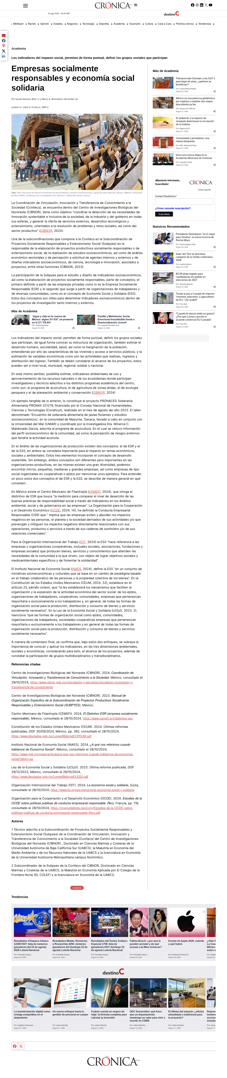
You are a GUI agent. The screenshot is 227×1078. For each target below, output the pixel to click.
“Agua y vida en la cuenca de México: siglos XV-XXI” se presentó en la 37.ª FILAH (52, 319)
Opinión (44, 23)
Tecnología (88, 23)
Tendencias (204, 23)
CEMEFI (95, 491)
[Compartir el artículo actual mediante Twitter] (3, 51)
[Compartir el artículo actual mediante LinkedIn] (3, 56)
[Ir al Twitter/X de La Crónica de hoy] (206, 5)
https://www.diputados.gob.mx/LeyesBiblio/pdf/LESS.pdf (49, 776)
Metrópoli (18, 23)
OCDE (55, 510)
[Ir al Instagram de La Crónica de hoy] (197, 5)
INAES (76, 568)
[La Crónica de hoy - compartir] (73, 328)
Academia (119, 23)
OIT (83, 541)
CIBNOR (46, 230)
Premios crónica (185, 23)
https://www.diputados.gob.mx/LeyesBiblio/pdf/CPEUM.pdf (51, 736)
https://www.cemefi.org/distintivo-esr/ (108, 718)
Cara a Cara (164, 23)
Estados (58, 23)
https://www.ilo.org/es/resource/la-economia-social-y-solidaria (92, 789)
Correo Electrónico (166, 196)
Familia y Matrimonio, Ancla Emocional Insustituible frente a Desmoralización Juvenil (116, 319)
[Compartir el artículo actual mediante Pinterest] (3, 46)
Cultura (149, 23)
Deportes (104, 23)
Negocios (72, 23)
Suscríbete (164, 214)
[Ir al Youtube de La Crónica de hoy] (210, 5)
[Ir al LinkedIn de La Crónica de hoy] (202, 5)
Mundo (32, 23)
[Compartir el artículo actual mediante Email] (3, 35)
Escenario (135, 23)
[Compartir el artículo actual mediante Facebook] (3, 41)
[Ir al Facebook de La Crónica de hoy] (193, 5)
